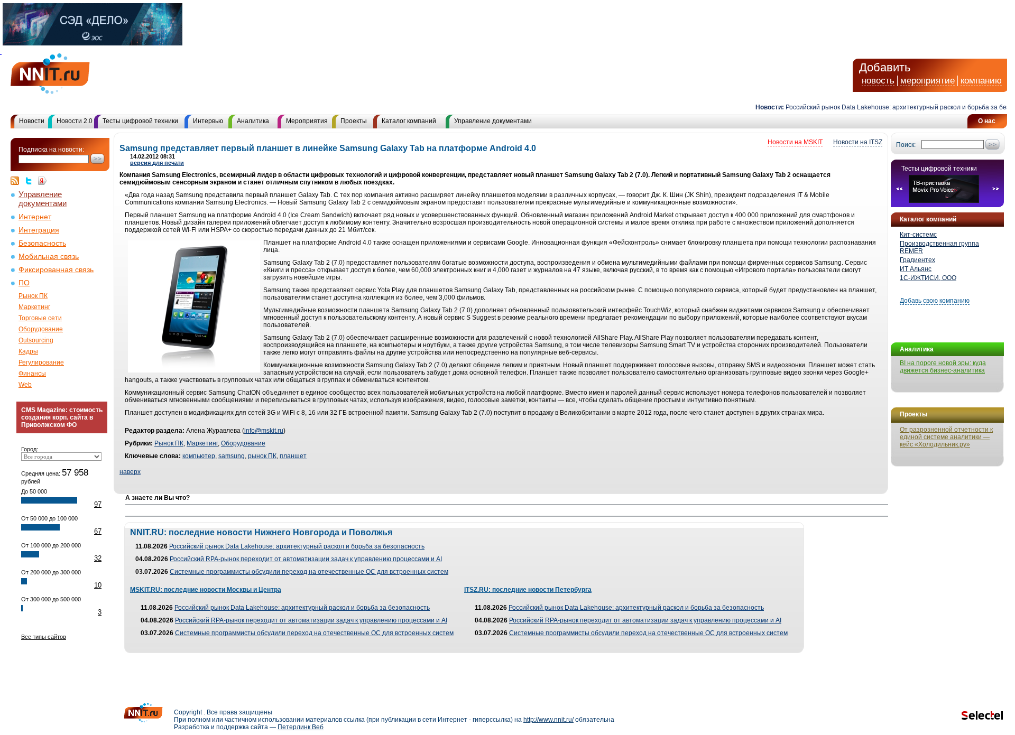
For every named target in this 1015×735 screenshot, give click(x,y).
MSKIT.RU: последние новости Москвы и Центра (205, 589)
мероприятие (927, 81)
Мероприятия (307, 121)
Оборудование (41, 329)
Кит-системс (918, 234)
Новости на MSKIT (795, 142)
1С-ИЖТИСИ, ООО (928, 278)
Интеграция (39, 230)
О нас (986, 121)
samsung (231, 456)
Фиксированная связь (56, 270)
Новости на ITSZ (857, 142)
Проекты (353, 121)
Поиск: (906, 144)
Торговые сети (40, 318)
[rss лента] (17, 180)
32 (98, 558)
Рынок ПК (33, 296)
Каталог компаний (409, 121)
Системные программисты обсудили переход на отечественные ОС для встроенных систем (309, 571)
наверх (130, 472)
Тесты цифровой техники (140, 121)
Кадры (28, 351)
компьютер (198, 456)
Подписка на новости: (51, 149)
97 (98, 504)
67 (98, 531)
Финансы (32, 373)
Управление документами (493, 121)
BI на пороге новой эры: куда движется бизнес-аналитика (943, 366)
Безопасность (42, 243)
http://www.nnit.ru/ (548, 719)
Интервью (208, 121)
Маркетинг (34, 307)
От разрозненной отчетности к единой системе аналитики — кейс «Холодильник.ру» (946, 437)
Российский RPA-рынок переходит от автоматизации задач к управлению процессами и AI (306, 559)
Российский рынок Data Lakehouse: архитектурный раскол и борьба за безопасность (297, 546)
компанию (981, 81)
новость (878, 81)
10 (98, 585)
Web (25, 384)
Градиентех (917, 260)
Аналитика (253, 121)
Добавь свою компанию (935, 300)
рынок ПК (262, 456)
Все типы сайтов (43, 637)
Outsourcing (36, 340)
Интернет (35, 217)
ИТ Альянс (915, 269)
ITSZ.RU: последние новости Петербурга (528, 589)
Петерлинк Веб (301, 727)
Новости (31, 121)
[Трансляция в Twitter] (31, 180)
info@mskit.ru (263, 430)
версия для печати (157, 163)
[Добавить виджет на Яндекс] (42, 180)
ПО (24, 283)
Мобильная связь (49, 256)
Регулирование (41, 362)
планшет (293, 456)
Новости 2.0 (75, 121)
